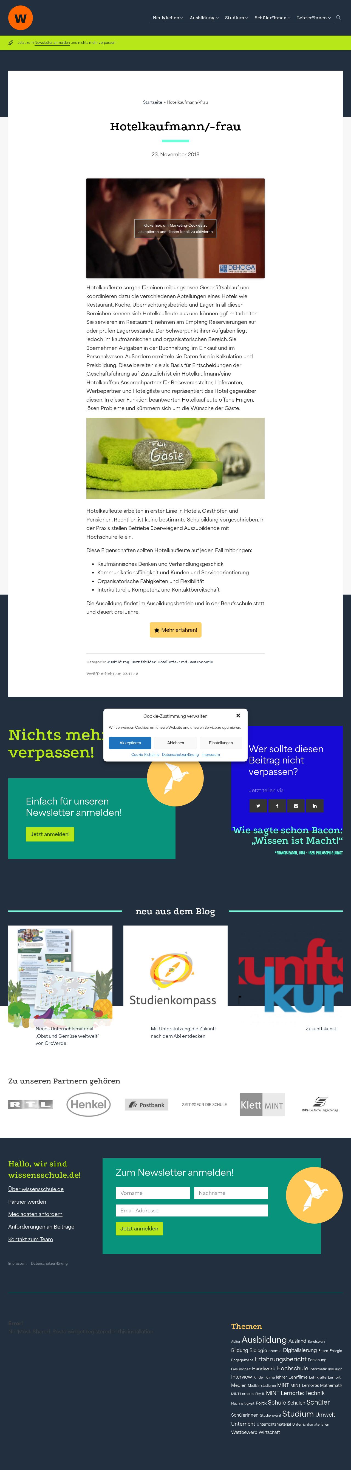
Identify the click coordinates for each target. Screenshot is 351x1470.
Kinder (258, 1377)
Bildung (239, 1350)
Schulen (296, 1403)
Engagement (242, 1360)
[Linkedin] (315, 805)
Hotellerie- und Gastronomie (185, 661)
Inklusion (335, 1369)
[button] (239, 716)
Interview (241, 1377)
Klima (270, 1377)
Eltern (323, 1351)
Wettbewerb (244, 1432)
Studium (298, 1413)
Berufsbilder (143, 661)
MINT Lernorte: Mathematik (316, 1385)
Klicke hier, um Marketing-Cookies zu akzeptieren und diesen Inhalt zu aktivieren (175, 228)
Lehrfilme (298, 1377)
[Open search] (339, 18)
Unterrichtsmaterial (274, 1424)
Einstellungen (221, 742)
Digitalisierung (300, 1350)
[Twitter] (258, 805)
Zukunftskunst (321, 1028)
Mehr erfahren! (179, 630)
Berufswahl (316, 1342)
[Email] (296, 805)
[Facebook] (277, 805)
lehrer (281, 1377)
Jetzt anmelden (139, 1229)
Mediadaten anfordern (35, 1214)
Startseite (152, 102)
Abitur (235, 1341)
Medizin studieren (262, 1385)
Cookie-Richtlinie (145, 754)
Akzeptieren (130, 742)
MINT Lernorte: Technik (295, 1393)
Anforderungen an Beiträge (41, 1227)
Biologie (258, 1350)
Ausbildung (118, 661)
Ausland (297, 1341)
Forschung (317, 1360)
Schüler (318, 1402)
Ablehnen (175, 742)
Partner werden (27, 1202)
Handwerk (263, 1368)
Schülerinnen (245, 1415)
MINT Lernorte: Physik (248, 1394)
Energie (336, 1351)
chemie (275, 1351)
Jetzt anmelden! (50, 834)
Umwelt (325, 1415)
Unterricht (243, 1424)
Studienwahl (270, 1415)
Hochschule (292, 1368)
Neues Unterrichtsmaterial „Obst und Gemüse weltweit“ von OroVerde (67, 1036)
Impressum (211, 754)
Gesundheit (241, 1369)
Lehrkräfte (318, 1377)
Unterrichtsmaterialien (310, 1424)
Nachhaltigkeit (242, 1403)
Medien (239, 1385)
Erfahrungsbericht (280, 1359)
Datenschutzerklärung (180, 754)
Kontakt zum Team (30, 1239)
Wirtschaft (269, 1432)
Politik (261, 1403)
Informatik (318, 1369)
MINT (283, 1385)
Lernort (334, 1377)
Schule (277, 1402)
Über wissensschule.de (36, 1189)
